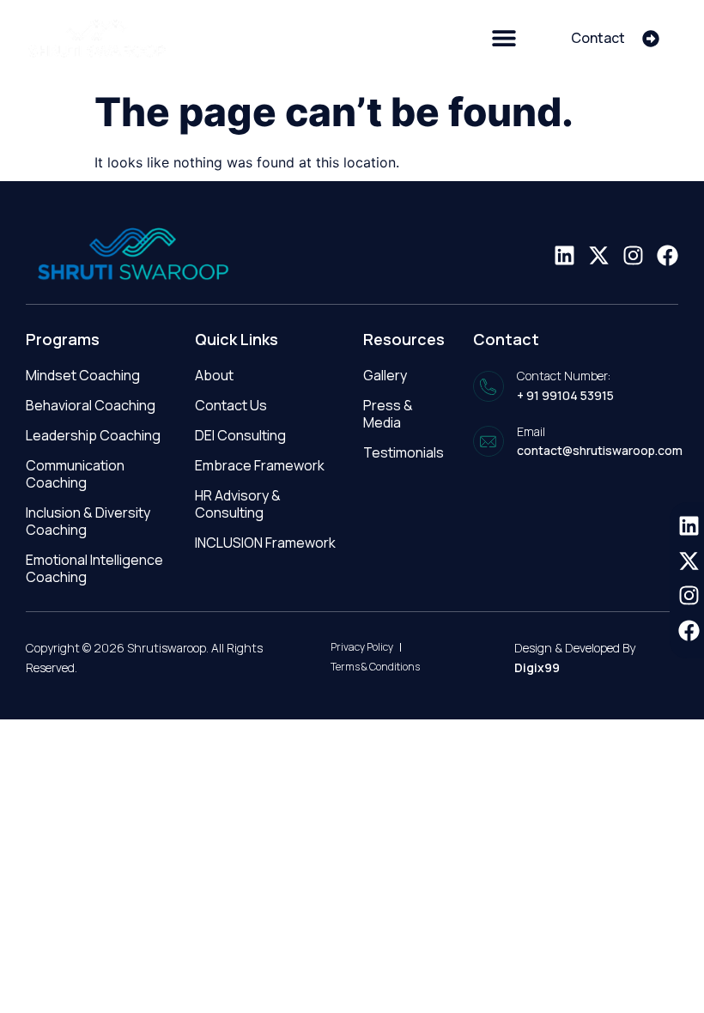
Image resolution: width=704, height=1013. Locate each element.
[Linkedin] (564, 255)
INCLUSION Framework (265, 542)
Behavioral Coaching (90, 405)
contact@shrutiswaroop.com (600, 450)
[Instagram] (633, 255)
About (214, 375)
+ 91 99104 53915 (565, 395)
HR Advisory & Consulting (238, 504)
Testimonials (403, 452)
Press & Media (388, 414)
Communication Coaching (75, 474)
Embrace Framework (260, 465)
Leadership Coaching (93, 435)
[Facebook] (667, 255)
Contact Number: (563, 375)
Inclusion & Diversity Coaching (88, 521)
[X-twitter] (599, 255)
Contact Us (231, 405)
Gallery (385, 375)
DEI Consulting (240, 435)
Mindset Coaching (83, 375)
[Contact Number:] (488, 386)
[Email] (488, 441)
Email (531, 431)
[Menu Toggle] (504, 38)
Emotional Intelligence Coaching (94, 568)
